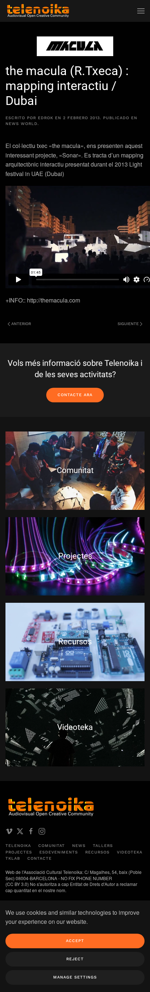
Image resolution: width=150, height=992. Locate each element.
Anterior (21, 323)
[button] (141, 11)
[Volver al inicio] (38, 11)
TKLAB (12, 858)
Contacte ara (75, 394)
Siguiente (128, 323)
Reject (75, 959)
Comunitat (51, 845)
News (79, 845)
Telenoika (18, 845)
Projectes (18, 852)
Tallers (103, 845)
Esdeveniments (58, 852)
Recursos (97, 852)
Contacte (39, 858)
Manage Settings (75, 977)
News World (21, 123)
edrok (45, 118)
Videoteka (129, 852)
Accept (75, 940)
